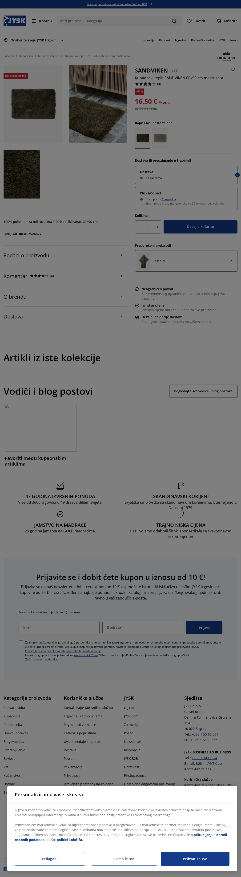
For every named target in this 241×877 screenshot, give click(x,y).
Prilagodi (50, 859)
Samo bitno (124, 859)
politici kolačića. (70, 839)
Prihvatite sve (195, 859)
